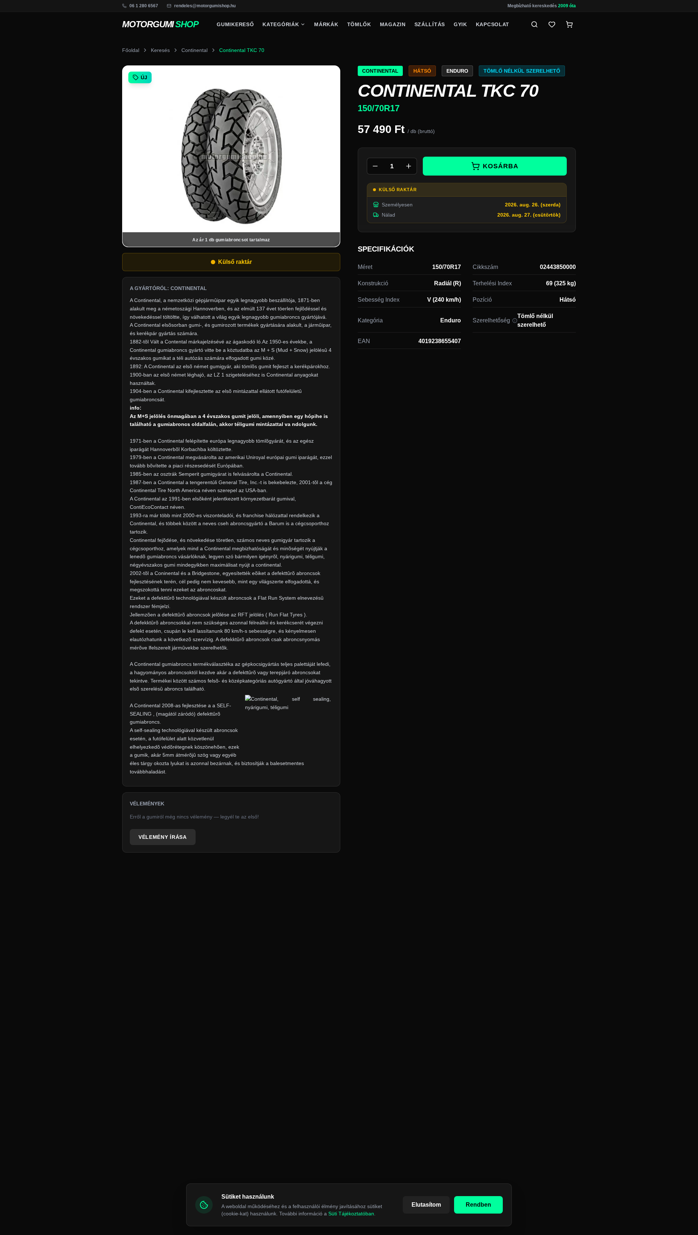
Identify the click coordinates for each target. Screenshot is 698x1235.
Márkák (326, 24)
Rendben (478, 1205)
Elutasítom (426, 1205)
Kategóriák (280, 24)
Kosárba (500, 166)
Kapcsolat (492, 24)
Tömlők (359, 24)
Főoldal (130, 50)
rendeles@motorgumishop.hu (205, 5)
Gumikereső (235, 24)
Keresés (160, 50)
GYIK (460, 24)
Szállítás (429, 24)
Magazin (393, 24)
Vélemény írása (163, 837)
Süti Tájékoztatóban (351, 1213)
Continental (194, 50)
